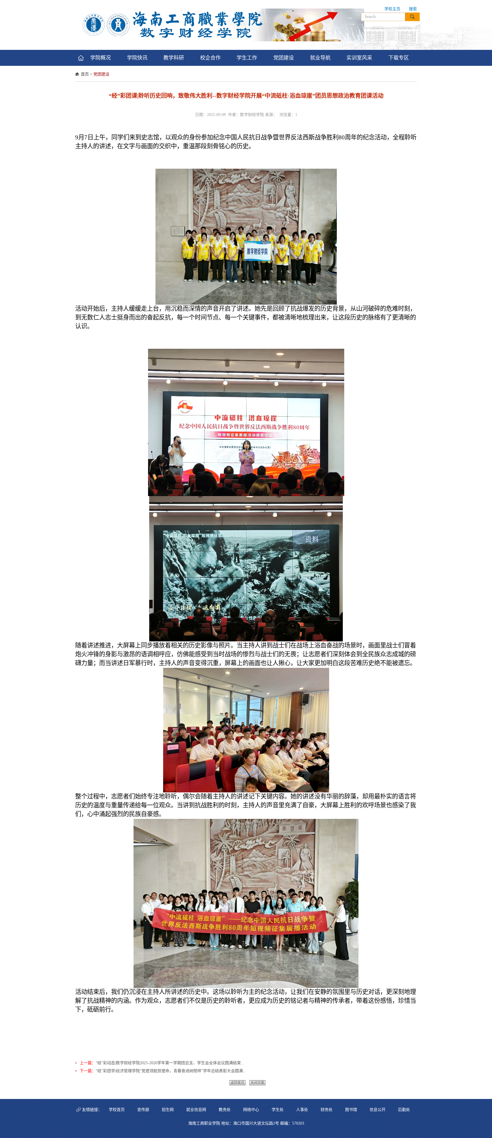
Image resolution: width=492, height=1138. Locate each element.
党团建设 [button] (283, 58)
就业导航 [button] (320, 58)
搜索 (413, 9)
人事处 (302, 1110)
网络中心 (251, 1110)
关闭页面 (257, 1083)
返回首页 (237, 1083)
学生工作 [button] (247, 58)
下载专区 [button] (398, 58)
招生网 (168, 1110)
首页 (85, 74)
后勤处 (404, 1110)
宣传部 (143, 1110)
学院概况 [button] (100, 58)
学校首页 (117, 1110)
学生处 (278, 1110)
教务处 (225, 1110)
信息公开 (378, 1110)
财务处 (327, 1110)
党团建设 (101, 74)
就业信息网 (196, 1110)
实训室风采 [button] (359, 58)
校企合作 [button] (210, 58)
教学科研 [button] (173, 58)
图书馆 (351, 1110)
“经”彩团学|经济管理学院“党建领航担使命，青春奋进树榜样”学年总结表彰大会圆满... (171, 1071)
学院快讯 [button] (137, 58)
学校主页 (392, 9)
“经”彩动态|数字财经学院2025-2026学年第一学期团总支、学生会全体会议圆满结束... (170, 1063)
